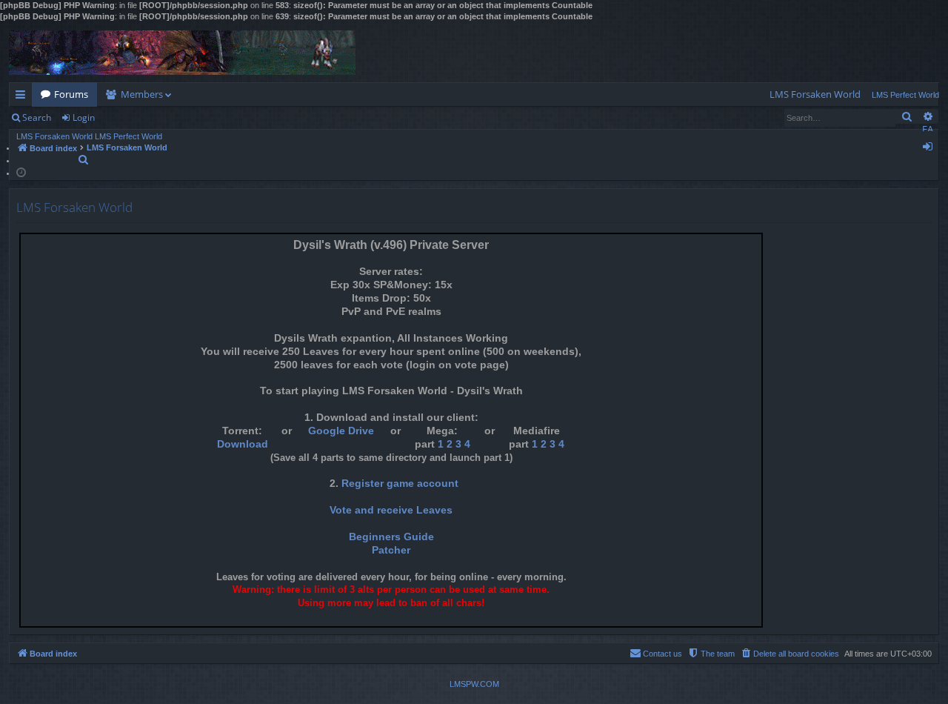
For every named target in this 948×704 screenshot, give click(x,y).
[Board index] (182, 52)
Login (84, 117)
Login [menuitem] (930, 149)
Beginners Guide (391, 536)
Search (36, 117)
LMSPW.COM (474, 684)
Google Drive (341, 430)
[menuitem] (815, 94)
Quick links (23, 97)
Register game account (399, 483)
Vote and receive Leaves (391, 510)
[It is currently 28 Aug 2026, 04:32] (21, 171)
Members (142, 94)
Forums (71, 94)
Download (242, 444)
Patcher (391, 550)
